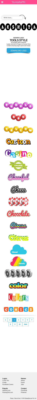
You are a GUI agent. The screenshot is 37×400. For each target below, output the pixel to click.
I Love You (5, 380)
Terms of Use (17, 398)
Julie (22, 384)
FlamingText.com (7, 392)
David (23, 382)
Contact (24, 388)
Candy (4, 382)
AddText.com (6, 390)
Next (25, 324)
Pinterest (23, 392)
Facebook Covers (7, 384)
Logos (4, 378)
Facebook (24, 390)
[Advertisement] (19, 9)
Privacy (11, 398)
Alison (23, 380)
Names (23, 378)
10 (19, 324)
